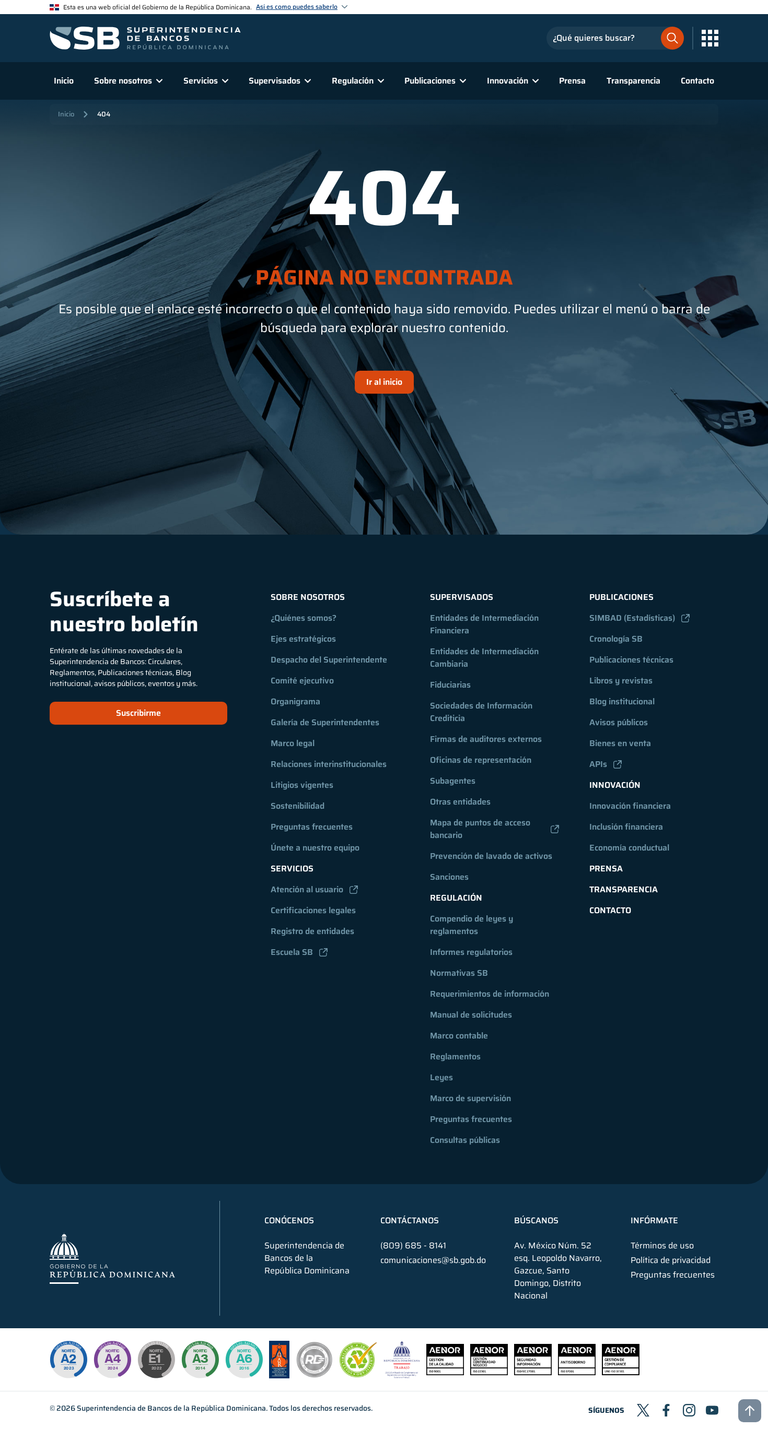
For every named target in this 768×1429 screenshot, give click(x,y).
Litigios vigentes (302, 785)
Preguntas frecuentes (312, 826)
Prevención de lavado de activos (491, 856)
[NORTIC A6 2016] (244, 1359)
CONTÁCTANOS (409, 1220)
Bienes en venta (620, 743)
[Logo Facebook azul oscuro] (666, 1410)
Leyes (441, 1077)
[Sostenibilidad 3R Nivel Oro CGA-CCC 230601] (358, 1374)
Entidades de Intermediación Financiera (485, 624)
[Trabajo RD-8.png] (402, 1375)
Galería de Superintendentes (325, 722)
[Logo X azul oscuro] (643, 1410)
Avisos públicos (618, 722)
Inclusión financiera (626, 826)
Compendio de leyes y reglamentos (472, 925)
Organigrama (295, 701)
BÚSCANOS (536, 1220)
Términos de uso (662, 1245)
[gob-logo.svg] (112, 1258)
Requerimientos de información (489, 993)
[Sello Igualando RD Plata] (314, 1375)
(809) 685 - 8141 (413, 1245)
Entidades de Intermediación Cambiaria (485, 657)
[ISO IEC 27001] (533, 1372)
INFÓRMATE (654, 1220)
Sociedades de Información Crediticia (482, 712)
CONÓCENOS (289, 1220)
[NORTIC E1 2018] (156, 1359)
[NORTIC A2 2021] (68, 1359)
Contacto (697, 80)
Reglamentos (455, 1056)
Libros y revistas (621, 680)
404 (103, 114)
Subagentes (452, 780)
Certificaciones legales (313, 910)
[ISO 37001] (577, 1372)
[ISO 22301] (489, 1372)
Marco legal (293, 743)
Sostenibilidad (297, 805)
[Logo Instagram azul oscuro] (689, 1410)
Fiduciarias (450, 684)
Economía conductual (629, 847)
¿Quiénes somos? (303, 617)
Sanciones (449, 876)
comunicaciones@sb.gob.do (433, 1260)
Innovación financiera (630, 805)
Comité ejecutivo (302, 680)
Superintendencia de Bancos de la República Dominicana (171, 1408)
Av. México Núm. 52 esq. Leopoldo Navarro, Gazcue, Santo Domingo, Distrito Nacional (558, 1270)
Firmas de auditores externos (486, 739)
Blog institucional (622, 701)
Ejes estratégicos (303, 638)
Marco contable (459, 1035)
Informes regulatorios (471, 952)
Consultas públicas (465, 1140)
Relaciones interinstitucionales (329, 764)
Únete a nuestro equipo (315, 847)
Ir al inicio (384, 381)
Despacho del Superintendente (329, 659)
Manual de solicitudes (471, 1014)
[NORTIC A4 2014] (112, 1359)
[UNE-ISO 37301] (620, 1372)
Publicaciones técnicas (631, 659)
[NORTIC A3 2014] (200, 1359)
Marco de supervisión (470, 1098)
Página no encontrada (384, 277)
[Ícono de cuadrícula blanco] (710, 38)
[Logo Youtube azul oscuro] (712, 1410)
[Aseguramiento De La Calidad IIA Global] (279, 1375)
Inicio (64, 80)
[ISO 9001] (445, 1372)
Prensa (572, 80)
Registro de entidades (312, 931)
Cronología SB (616, 638)
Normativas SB (459, 972)
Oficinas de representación (480, 759)
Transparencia (633, 80)
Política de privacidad (671, 1260)
